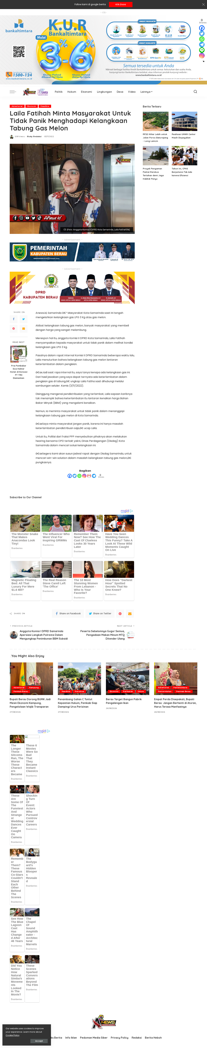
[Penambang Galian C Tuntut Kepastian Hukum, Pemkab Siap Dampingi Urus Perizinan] (79, 678)
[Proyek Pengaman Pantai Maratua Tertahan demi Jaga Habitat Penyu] (155, 155)
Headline (45, 106)
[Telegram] (94, 476)
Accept (39, 1041)
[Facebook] (13, 319)
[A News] (34, 92)
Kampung (34, 687)
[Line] (202, 50)
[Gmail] (89, 476)
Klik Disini (120, 4)
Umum (141, 691)
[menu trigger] (14, 92)
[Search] (195, 92)
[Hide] (203, 61)
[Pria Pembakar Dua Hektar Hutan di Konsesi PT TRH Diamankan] (18, 354)
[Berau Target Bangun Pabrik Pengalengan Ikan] (127, 678)
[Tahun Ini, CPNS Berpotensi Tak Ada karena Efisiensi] (184, 155)
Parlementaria (180, 687)
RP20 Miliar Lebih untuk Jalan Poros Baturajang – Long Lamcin (155, 137)
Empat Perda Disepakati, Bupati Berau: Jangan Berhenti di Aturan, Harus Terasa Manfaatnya (175, 703)
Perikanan (128, 691)
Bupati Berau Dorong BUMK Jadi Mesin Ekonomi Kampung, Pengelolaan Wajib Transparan (30, 703)
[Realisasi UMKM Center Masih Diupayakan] (184, 121)
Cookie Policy (12, 1035)
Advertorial (17, 106)
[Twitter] (23, 319)
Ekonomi (31, 106)
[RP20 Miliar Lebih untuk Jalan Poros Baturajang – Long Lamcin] (155, 121)
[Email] (23, 328)
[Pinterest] (13, 328)
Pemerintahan (165, 691)
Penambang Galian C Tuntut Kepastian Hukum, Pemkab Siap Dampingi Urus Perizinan (77, 703)
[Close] (203, 4)
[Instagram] (84, 476)
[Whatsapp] (79, 476)
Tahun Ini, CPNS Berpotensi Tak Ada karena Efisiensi (182, 172)
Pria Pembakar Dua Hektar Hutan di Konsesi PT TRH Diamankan (18, 371)
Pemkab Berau (21, 691)
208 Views (20, 136)
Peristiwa (79, 691)
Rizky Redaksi (34, 136)
